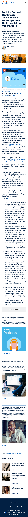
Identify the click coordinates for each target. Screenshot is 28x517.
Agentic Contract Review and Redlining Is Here (18, 487)
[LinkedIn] (10, 506)
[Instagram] (21, 506)
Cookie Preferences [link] (21, 512)
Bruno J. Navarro (10, 46)
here (8, 199)
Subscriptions (18, 510)
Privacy (12, 510)
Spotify (14, 95)
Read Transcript (6, 91)
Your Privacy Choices (10, 512)
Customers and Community (12, 453)
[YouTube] (17, 506)
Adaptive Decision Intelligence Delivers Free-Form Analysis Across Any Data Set (19, 476)
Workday (3, 89)
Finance (19, 453)
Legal (8, 510)
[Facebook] (14, 506)
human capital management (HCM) (13, 160)
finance (12, 159)
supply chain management (12, 162)
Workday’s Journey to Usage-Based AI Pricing (18, 464)
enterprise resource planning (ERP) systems (11, 145)
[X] (7, 506)
